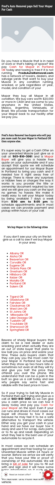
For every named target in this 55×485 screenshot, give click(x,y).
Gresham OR (18, 271)
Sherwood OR (19, 327)
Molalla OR (17, 280)
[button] (22, 474)
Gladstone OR (19, 300)
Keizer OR (16, 277)
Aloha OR (16, 256)
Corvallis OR (18, 262)
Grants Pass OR (20, 268)
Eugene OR (17, 265)
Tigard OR (16, 297)
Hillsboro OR (18, 274)
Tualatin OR (17, 321)
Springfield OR (19, 330)
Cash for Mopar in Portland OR (27, 68)
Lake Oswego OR (21, 318)
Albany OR (17, 253)
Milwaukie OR (19, 315)
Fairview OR (17, 303)
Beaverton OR (19, 259)
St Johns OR (18, 312)
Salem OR (16, 286)
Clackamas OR (20, 306)
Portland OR (18, 283)
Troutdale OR (19, 324)
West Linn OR (18, 309)
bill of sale (20, 464)
